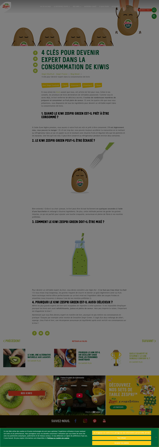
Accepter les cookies (121, 443)
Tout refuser (121, 438)
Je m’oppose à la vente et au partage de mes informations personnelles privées (121, 433)
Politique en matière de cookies (58, 438)
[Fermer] (156, 437)
